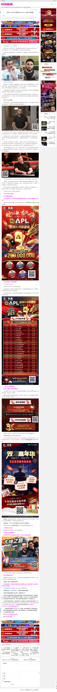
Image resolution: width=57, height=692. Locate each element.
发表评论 (34, 9)
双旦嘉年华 (47, 69)
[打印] (30, 10)
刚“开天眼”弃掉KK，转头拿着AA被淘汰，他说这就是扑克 (51, 143)
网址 (3, 679)
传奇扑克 (44, 69)
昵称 (4, 673)
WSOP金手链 (52, 74)
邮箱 (4, 676)
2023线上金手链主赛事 (45, 73)
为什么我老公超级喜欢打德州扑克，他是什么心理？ (51, 133)
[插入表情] (38, 673)
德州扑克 (49, 73)
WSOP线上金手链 (52, 69)
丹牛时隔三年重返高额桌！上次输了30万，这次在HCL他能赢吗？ (34, 654)
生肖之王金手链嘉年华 (48, 76)
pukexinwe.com (15, 608)
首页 (3, 7)
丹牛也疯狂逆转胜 (13, 590)
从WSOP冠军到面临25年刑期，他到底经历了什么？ (5, 654)
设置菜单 (54, 0)
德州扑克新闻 (6, 7)
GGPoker (49, 66)
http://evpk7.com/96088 (6, 606)
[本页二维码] (55, 688)
